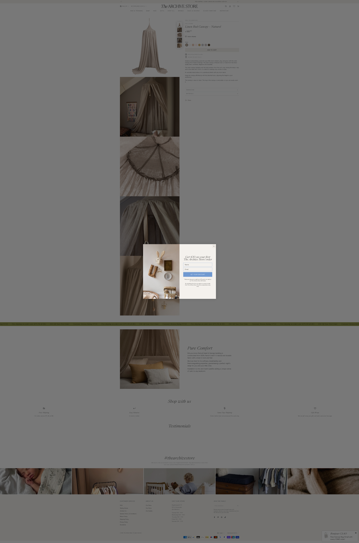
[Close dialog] (214, 246)
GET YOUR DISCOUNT (197, 274)
